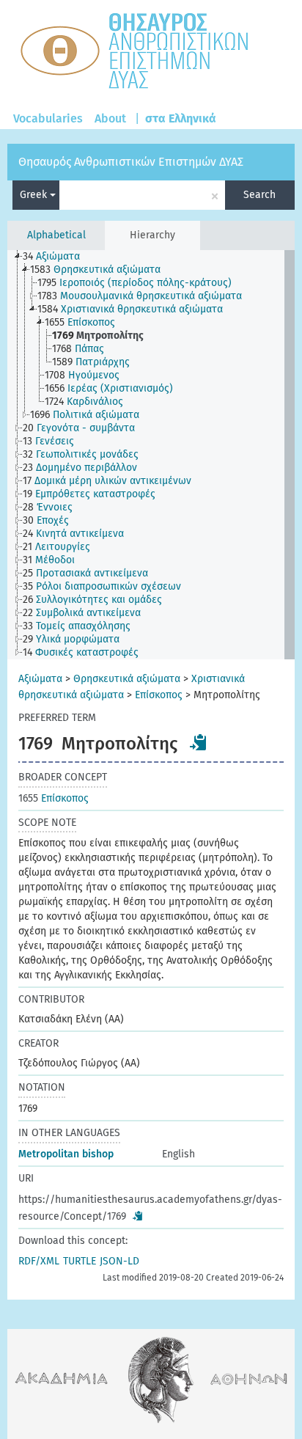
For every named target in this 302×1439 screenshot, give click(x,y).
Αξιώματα (40, 679)
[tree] (150, 454)
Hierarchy (152, 235)
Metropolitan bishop (66, 1154)
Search (259, 194)
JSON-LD (119, 1261)
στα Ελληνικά (180, 118)
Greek (35, 194)
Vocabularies (48, 118)
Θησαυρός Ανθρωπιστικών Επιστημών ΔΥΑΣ (130, 162)
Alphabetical (56, 235)
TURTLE (79, 1261)
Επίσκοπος (159, 695)
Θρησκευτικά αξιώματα (126, 679)
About (110, 118)
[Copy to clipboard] (198, 742)
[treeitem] (57, 256)
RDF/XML (38, 1261)
